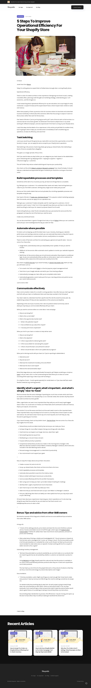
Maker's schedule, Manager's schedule (42, 168)
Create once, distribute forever (39, 197)
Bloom (29, 84)
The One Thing (51, 420)
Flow (33, 560)
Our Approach (29, 7)
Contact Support (77, 7)
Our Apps (21, 7)
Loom (18, 374)
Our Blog (38, 7)
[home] (11, 7)
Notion (57, 220)
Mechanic (26, 560)
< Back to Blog (20, 611)
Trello (38, 268)
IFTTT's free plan (30, 262)
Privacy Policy (80, 681)
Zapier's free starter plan (56, 262)
